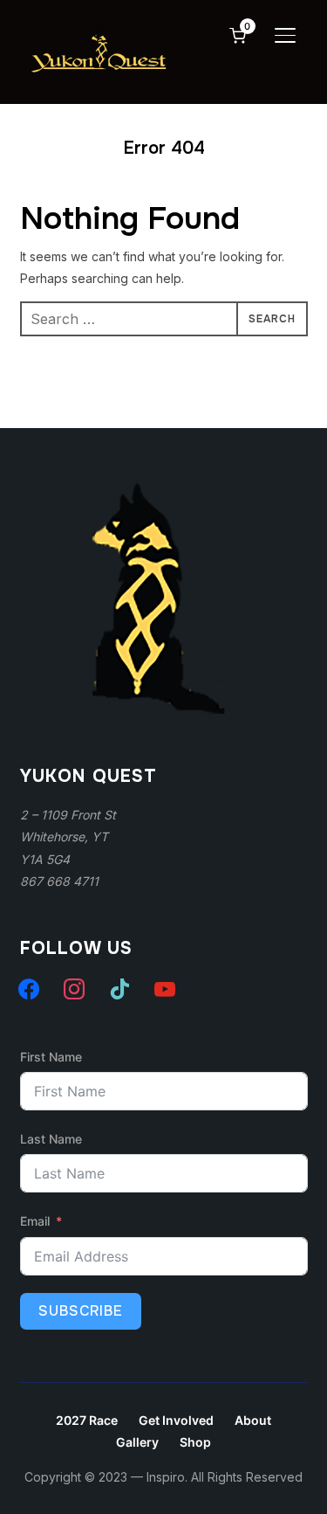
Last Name (51, 1138)
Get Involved (176, 1420)
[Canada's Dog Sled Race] (151, 481)
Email (35, 1220)
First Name (51, 1056)
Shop (195, 1441)
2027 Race (87, 1420)
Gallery (137, 1441)
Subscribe (80, 1311)
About (253, 1420)
